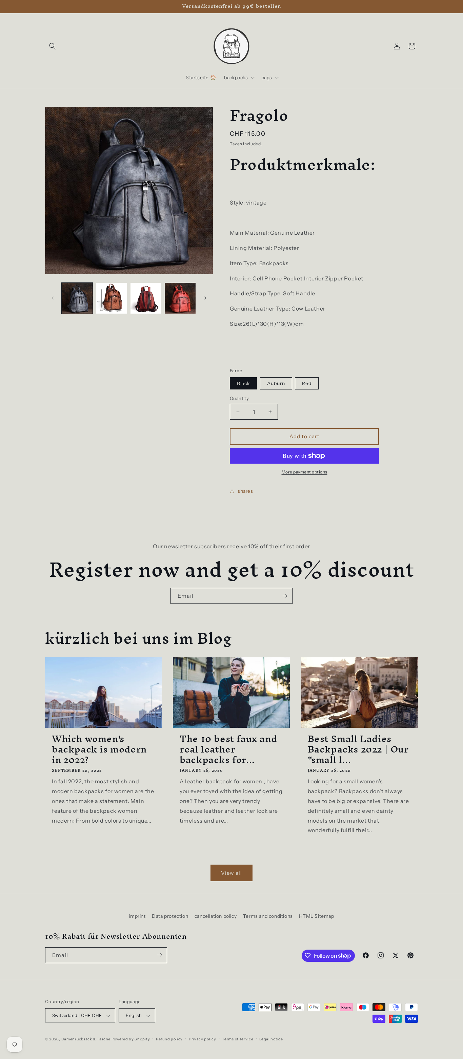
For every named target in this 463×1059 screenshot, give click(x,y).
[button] (52, 46)
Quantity (239, 398)
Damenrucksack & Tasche (85, 1039)
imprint (137, 916)
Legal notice (271, 1039)
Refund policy (169, 1039)
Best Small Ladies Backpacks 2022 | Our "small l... (358, 749)
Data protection (170, 916)
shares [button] (245, 491)
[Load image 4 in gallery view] (111, 298)
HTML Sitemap (316, 916)
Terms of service (237, 1039)
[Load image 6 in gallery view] (180, 298)
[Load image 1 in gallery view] (77, 298)
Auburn (276, 383)
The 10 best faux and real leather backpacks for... (228, 749)
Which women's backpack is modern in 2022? (99, 749)
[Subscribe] (284, 596)
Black (243, 383)
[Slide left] (52, 298)
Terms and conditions (268, 916)
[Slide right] (205, 298)
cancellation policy (216, 916)
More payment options (304, 471)
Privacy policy (202, 1039)
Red (306, 383)
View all (231, 873)
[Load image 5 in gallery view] (145, 298)
